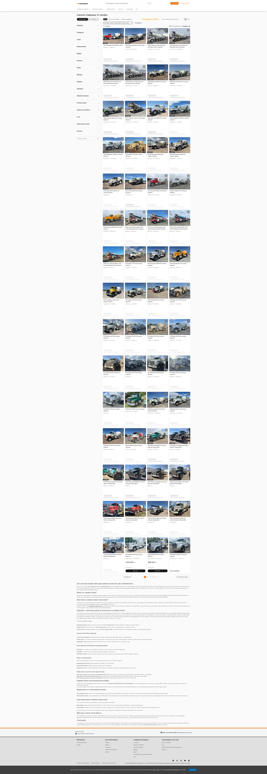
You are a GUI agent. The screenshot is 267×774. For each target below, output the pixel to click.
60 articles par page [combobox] (182, 577)
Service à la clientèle (166, 742)
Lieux (163, 745)
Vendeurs (107, 745)
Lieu (137, 9)
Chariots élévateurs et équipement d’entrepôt (143, 754)
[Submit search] (151, 3)
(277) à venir (82, 19)
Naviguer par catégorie (83, 9)
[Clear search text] (148, 3)
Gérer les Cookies (156, 769)
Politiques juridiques (95, 763)
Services (120, 9)
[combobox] (171, 19)
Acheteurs (107, 742)
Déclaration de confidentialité (83, 763)
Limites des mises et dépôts (111, 749)
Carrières (79, 745)
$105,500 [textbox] (129, 562)
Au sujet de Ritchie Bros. (82, 742)
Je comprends (192, 769)
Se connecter (174, 3)
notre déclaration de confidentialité (171, 769)
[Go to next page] (158, 577)
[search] (98, 138)
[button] (150, 19)
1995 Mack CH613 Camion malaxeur (135, 409)
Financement (129, 9)
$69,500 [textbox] (151, 562)
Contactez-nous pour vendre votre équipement (171, 747)
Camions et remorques (138, 747)
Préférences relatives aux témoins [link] (109, 763)
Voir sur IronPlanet (174, 571)
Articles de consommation (139, 745)
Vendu (93, 19)
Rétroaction (164, 749)
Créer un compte (185, 3)
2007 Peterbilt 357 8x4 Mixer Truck (112, 45)
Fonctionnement (111, 9)
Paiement (107, 752)
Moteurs (135, 752)
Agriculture (136, 749)
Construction (136, 742)
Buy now (135, 570)
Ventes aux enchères (97, 9)
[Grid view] (185, 19)
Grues (135, 756)
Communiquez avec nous (185, 732)
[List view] (188, 19)
